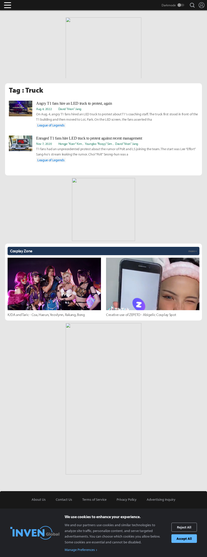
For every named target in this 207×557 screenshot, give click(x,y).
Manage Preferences (80, 549)
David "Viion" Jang (69, 109)
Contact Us (64, 499)
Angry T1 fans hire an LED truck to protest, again (74, 103)
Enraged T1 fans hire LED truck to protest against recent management (89, 138)
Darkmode (169, 5)
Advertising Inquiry (161, 499)
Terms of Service (94, 499)
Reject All (184, 527)
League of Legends (51, 125)
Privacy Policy (127, 499)
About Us (39, 499)
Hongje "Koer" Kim (70, 144)
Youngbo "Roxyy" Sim (98, 144)
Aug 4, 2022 (44, 109)
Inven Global (27, 5)
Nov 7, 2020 (44, 144)
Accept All (184, 538)
